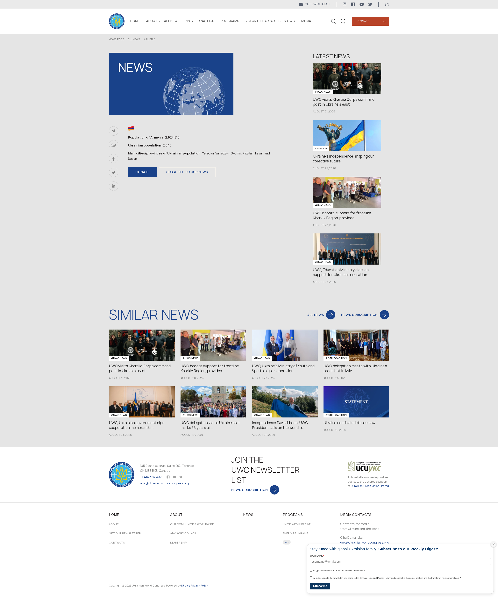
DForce (185, 585)
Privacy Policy (199, 585)
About (114, 524)
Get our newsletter (125, 533)
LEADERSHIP (178, 542)
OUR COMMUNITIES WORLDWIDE (192, 524)
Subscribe (320, 585)
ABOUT (152, 21)
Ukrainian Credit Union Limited (370, 486)
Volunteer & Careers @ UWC (270, 21)
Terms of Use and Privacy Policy (375, 578)
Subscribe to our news (187, 172)
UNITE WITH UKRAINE (297, 524)
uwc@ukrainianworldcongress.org (164, 483)
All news (172, 21)
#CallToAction (200, 21)
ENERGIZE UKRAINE (295, 533)
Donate (363, 21)
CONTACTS (117, 542)
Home (135, 21)
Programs (230, 21)
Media (306, 21)
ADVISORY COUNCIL (183, 533)
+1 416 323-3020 (151, 477)
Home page (116, 39)
